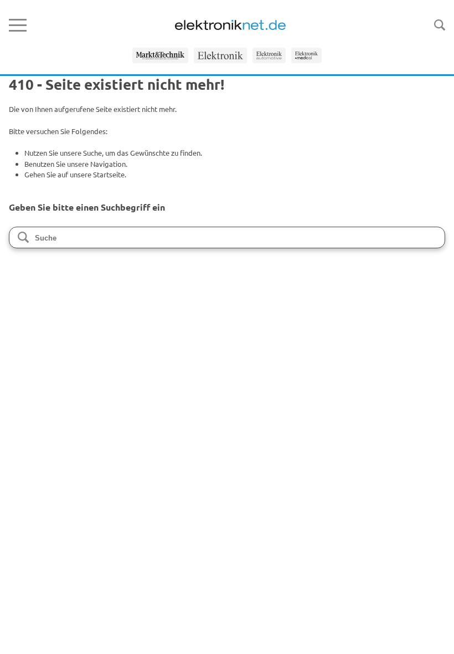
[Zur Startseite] (230, 25)
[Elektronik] (220, 55)
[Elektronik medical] (306, 55)
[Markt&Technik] (160, 55)
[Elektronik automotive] (269, 55)
